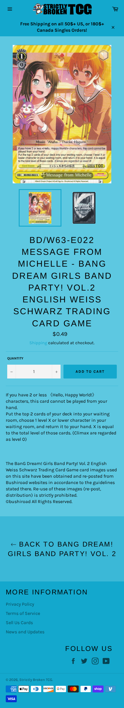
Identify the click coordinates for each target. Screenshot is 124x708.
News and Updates (25, 631)
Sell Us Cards (19, 622)
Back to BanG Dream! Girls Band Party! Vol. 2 (62, 549)
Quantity (15, 358)
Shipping (38, 342)
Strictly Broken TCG (35, 679)
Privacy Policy (20, 604)
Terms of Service (23, 613)
